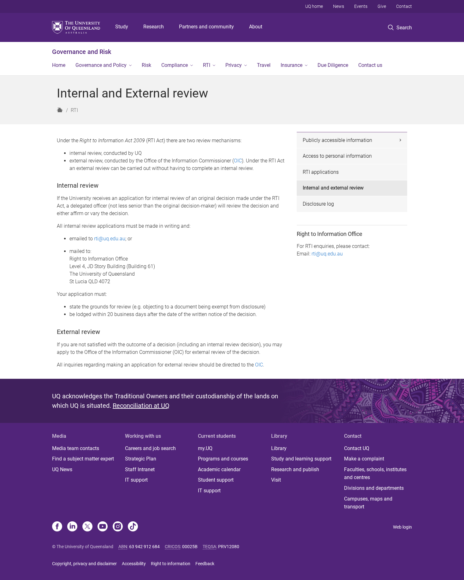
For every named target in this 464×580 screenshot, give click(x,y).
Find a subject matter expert (83, 459)
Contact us (370, 65)
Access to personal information (337, 156)
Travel (264, 65)
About (255, 27)
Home (58, 65)
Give (382, 6)
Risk (146, 65)
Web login (402, 527)
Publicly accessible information (337, 140)
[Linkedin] (72, 527)
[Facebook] (57, 527)
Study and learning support (301, 459)
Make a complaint (364, 459)
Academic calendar (219, 469)
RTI (206, 65)
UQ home (314, 6)
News (338, 6)
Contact (404, 6)
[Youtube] (103, 527)
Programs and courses (223, 459)
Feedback (204, 563)
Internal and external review (333, 188)
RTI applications (321, 172)
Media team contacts (75, 448)
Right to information (170, 563)
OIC (238, 161)
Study (121, 27)
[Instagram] (118, 527)
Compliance (174, 65)
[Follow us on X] (87, 527)
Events (360, 6)
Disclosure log (318, 204)
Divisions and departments (374, 488)
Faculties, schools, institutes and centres (375, 473)
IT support (136, 480)
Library (279, 448)
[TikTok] (133, 527)
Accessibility (134, 563)
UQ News (62, 469)
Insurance (291, 65)
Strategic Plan (140, 459)
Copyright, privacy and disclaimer (84, 563)
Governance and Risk (81, 52)
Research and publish (295, 469)
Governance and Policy (101, 65)
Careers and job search (150, 448)
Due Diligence (333, 65)
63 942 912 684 (144, 546)
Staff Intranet (140, 469)
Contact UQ (356, 448)
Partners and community (206, 27)
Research (153, 27)
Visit (276, 480)
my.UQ (205, 448)
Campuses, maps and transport (368, 503)
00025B (190, 546)
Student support (216, 480)
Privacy (233, 65)
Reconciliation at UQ (141, 405)
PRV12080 (228, 546)
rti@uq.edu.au (109, 239)
